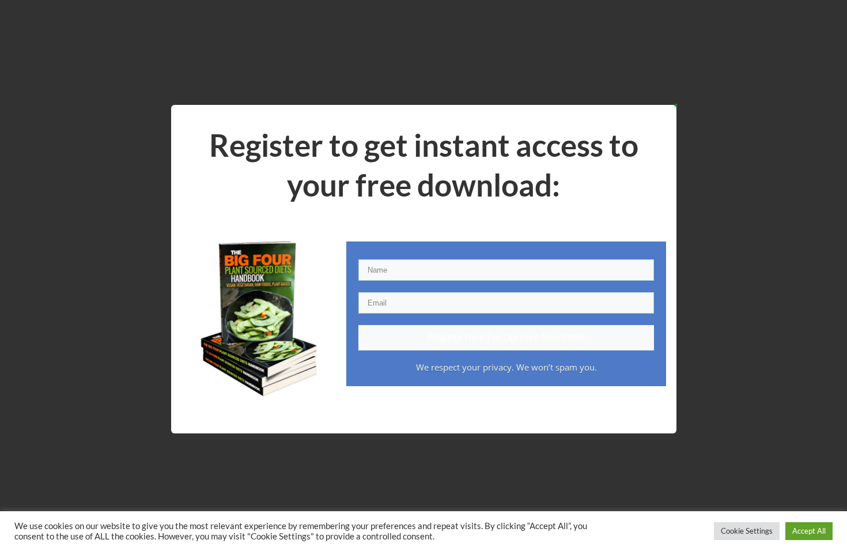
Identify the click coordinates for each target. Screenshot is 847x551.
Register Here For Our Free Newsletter (506, 337)
